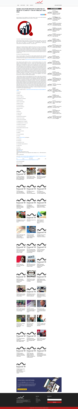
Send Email (20, 150)
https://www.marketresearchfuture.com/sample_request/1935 (36, 59)
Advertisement (38, 400)
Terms (37, 398)
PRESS (27, 5)
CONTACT (31, 5)
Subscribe (54, 402)
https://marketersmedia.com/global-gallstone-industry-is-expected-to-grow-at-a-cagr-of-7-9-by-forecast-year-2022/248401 (31, 157)
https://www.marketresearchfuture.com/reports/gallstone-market (27, 159)
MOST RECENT (23, 5)
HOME (18, 5)
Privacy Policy (38, 399)
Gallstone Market (22, 137)
